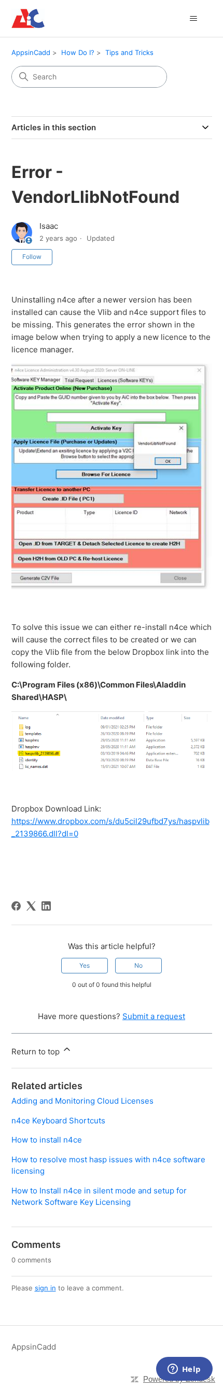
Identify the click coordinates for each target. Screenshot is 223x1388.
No (138, 965)
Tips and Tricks (129, 52)
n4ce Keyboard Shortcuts (58, 1120)
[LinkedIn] (46, 906)
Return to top (36, 1051)
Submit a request (153, 1016)
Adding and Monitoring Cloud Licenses (82, 1101)
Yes (84, 965)
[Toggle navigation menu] (193, 18)
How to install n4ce (46, 1140)
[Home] (28, 18)
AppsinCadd (30, 52)
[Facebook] (16, 906)
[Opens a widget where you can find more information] (184, 1370)
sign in (45, 1288)
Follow (31, 256)
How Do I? (77, 52)
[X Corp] (31, 906)
